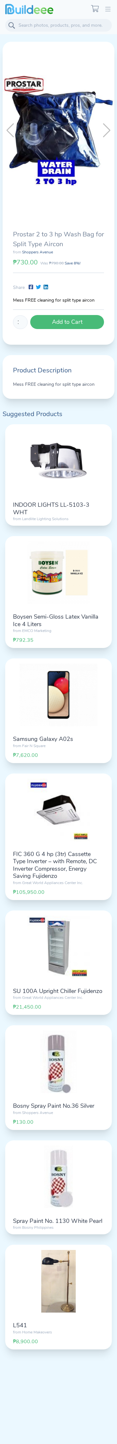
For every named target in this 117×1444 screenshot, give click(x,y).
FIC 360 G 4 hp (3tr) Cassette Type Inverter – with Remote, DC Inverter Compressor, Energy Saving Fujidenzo (55, 865)
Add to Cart (67, 322)
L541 (20, 1325)
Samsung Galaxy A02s (43, 739)
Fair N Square (34, 745)
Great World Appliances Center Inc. (52, 882)
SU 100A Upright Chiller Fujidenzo (57, 991)
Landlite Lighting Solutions (45, 518)
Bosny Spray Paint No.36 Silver (53, 1106)
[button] (106, 130)
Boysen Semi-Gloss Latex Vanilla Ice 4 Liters (55, 620)
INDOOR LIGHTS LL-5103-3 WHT (51, 508)
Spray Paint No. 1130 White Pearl (57, 1221)
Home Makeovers (37, 1332)
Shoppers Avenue (37, 252)
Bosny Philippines (38, 1227)
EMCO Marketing (36, 630)
